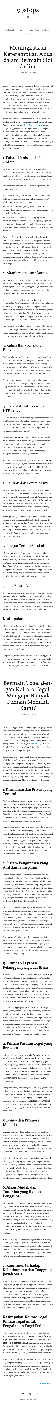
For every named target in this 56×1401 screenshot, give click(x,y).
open (28, 17)
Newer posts (46, 1383)
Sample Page (32, 1393)
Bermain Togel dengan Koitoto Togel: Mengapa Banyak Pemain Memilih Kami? (28, 695)
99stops (28, 10)
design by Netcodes (28, 1399)
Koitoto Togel (36, 743)
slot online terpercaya (32, 125)
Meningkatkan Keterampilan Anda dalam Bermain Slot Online (28, 57)
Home (21, 1393)
